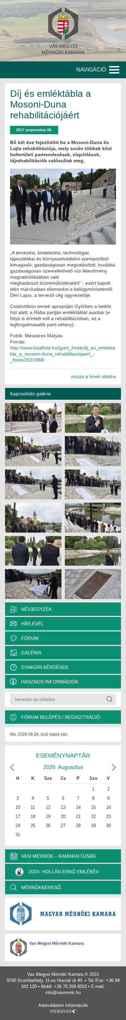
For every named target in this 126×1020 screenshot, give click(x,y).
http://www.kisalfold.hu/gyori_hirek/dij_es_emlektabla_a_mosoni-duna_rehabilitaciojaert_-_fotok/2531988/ (62, 354)
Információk (76, 1005)
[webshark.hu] (63, 1011)
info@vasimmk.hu (63, 992)
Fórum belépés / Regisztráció (60, 717)
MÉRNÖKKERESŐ (41, 887)
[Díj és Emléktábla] (33, 418)
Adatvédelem (51, 1005)
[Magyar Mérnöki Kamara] (63, 914)
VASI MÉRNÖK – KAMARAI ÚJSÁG (58, 856)
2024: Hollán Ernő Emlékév (64, 871)
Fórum (30, 638)
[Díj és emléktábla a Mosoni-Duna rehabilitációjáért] (63, 207)
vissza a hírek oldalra (93, 376)
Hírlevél (32, 623)
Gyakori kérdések (44, 667)
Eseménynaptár (63, 755)
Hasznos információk (49, 681)
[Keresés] (109, 699)
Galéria (31, 652)
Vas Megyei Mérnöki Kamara (56, 943)
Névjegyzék (36, 609)
